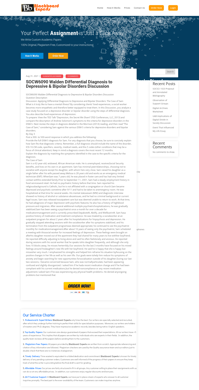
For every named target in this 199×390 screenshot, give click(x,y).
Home (100, 8)
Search (170, 71)
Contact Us (139, 8)
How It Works (32, 55)
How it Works (113, 8)
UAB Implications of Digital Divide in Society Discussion (162, 120)
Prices (127, 8)
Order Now (58, 55)
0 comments (73, 76)
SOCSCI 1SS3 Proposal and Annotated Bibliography (163, 92)
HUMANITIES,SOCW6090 (52, 76)
